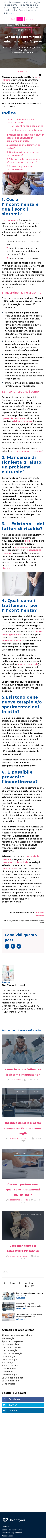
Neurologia (8, 1362)
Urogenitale (23, 30)
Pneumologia (9, 1374)
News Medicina (10, 1365)
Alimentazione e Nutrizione (17, 1335)
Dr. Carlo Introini (20, 47)
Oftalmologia (9, 1368)
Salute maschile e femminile (22, 25)
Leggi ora (23, 1046)
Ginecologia (8, 1356)
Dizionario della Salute (12, 1530)
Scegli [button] (13, 19)
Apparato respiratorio (13, 1341)
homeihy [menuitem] (13, 1518)
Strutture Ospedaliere (12, 1533)
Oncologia (7, 1371)
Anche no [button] (29, 19)
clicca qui (12, 13)
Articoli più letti (30, 1284)
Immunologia (9, 1359)
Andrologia (8, 1338)
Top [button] (20, 19)
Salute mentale (10, 1380)
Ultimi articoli (12, 1283)
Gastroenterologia (12, 1353)
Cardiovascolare (10, 1344)
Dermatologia (9, 1350)
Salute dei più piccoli (13, 1377)
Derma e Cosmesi (11, 1347)
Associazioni (7, 1536)
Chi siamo (6, 1527)
